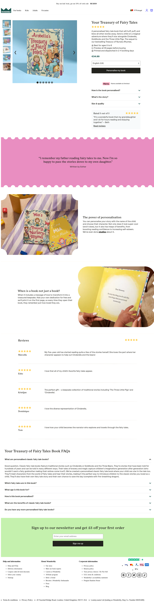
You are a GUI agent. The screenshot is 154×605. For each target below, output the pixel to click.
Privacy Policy (27, 600)
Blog (47, 586)
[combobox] (136, 10)
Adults (35, 10)
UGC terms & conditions (92, 575)
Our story (49, 566)
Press (47, 583)
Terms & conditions (10, 600)
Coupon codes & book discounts (19, 572)
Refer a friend (50, 578)
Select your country (14, 575)
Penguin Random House (92, 580)
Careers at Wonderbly (53, 572)
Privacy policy (89, 566)
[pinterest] (123, 575)
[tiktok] (144, 575)
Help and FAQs (13, 566)
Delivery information (15, 569)
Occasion (44, 10)
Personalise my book (115, 70)
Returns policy (89, 569)
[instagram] (139, 575)
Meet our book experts (53, 569)
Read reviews (99, 126)
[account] (146, 10)
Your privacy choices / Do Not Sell (96, 572)
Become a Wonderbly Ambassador (57, 580)
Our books (17, 10)
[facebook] (129, 575)
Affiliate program (52, 575)
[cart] (151, 10)
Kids (27, 10)
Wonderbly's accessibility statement (96, 578)
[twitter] (134, 575)
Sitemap (10, 578)
